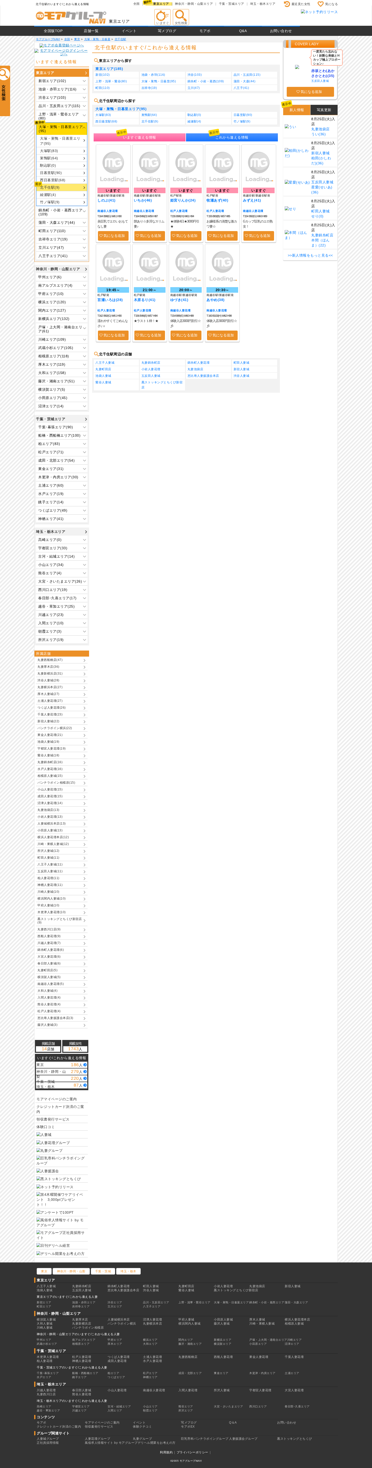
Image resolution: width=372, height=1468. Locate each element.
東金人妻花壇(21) (50, 735)
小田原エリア (258, 1343)
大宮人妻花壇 (294, 1390)
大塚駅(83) (49, 151)
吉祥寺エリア (81, 1306)
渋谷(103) (195, 75)
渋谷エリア (115, 1302)
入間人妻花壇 (187, 1390)
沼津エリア (292, 1343)
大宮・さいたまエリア (228, 1406)
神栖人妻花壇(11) (50, 885)
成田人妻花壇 (117, 1361)
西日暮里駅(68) (53, 180)
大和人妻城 (45, 1323)
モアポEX (188, 1426)
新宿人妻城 (242, 369)
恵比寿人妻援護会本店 (203, 376)
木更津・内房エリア (262, 1373)
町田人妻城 (242, 362)
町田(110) (102, 88)
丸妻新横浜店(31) (50, 673)
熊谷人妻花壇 (81, 1394)
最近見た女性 (301, 4)
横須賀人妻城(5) (49, 977)
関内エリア (185, 1339)
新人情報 (297, 110)
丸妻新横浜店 (81, 1323)
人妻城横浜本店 (119, 1319)
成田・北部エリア (190, 1373)
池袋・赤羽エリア (83, 1302)
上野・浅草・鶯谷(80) (111, 81)
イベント (129, 31)
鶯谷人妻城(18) (48, 755)
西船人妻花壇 (223, 1357)
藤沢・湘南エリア (190, 1343)
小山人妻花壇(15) (50, 789)
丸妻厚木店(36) (48, 666)
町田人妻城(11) (48, 857)
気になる (331, 4)
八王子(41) (241, 88)
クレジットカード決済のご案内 (60, 1109)
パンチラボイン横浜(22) (54, 728)
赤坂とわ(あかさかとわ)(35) (323, 73)
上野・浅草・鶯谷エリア (194, 1302)
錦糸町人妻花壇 (199, 362)
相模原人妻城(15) (50, 776)
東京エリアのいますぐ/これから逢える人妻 (67, 1297)
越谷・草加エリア (48, 1410)
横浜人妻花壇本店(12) (53, 837)
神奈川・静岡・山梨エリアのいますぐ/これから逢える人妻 (78, 1334)
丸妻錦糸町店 (150, 362)
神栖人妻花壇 (81, 1361)
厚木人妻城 (257, 1319)
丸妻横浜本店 (152, 1323)
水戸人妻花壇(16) (50, 769)
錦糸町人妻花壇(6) (50, 950)
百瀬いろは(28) (110, 300)
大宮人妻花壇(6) (49, 956)
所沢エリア (185, 1410)
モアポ (205, 31)
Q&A (243, 31)
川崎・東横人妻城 (262, 1323)
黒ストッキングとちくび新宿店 (162, 385)
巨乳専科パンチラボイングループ (205, 1438)
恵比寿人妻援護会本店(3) (55, 1018)
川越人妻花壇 (46, 1390)
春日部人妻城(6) (49, 963)
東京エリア (161, 4)
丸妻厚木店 (80, 1319)
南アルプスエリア (83, 1339)
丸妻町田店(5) (47, 970)
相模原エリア (81, 1343)
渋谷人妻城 (242, 376)
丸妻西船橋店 (187, 1357)
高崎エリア (44, 1406)
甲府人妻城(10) (48, 905)
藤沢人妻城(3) (47, 1025)
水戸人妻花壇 (152, 1361)
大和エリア (150, 1343)
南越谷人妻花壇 (107, 210)
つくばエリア (116, 1377)
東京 (44, 1271)
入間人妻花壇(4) (49, 997)
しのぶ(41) (106, 200)
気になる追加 (114, 236)
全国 (136, 4)
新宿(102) (102, 75)
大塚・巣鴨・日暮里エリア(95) (60, 140)
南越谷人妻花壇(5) (50, 984)
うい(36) (318, 134)
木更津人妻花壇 (48, 1357)
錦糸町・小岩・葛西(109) (206, 81)
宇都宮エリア (81, 1406)
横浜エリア (150, 1339)
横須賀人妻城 (46, 1319)
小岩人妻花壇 (150, 369)
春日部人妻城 (81, 1390)
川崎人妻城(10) (48, 891)
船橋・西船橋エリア (85, 1373)
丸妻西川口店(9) (49, 929)
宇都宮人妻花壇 (260, 1390)
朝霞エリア (150, 1410)
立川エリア (115, 1306)
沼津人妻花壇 (152, 1319)
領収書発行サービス (53, 1119)
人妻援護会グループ (243, 1438)
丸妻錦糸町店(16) (50, 762)
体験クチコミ (142, 1426)
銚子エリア (79, 1377)
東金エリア (221, 1373)
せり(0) (317, 216)
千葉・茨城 (103, 1271)
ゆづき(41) (179, 300)
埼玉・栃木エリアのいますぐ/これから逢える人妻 (72, 1401)
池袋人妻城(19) (48, 741)
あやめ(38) (215, 300)
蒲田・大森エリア (296, 1302)
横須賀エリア (222, 1343)
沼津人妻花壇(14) (50, 803)
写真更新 (324, 110)
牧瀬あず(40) (217, 200)
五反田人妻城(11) (50, 871)
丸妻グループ (142, 1438)
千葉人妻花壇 (294, 1357)
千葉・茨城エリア (231, 4)
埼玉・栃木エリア (262, 4)
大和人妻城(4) (47, 990)
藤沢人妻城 (222, 1323)
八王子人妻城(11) (50, 864)
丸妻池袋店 (195, 369)
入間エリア (115, 1410)
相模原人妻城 (294, 1323)
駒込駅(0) (48, 165)
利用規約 (166, 1452)
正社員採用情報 (48, 1443)
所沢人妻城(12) (48, 851)
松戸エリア (150, 1373)
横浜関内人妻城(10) (51, 898)
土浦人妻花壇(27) (50, 701)
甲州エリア (44, 1339)
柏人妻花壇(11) (48, 878)
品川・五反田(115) (247, 75)
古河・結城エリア (119, 1406)
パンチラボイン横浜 (122, 1323)
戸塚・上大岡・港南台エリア (268, 1339)
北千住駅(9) (50, 187)
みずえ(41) (252, 200)
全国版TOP (53, 31)
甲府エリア (115, 1339)
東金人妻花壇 (258, 1357)
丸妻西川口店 (46, 1394)
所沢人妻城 (222, 1390)
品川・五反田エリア (156, 1302)
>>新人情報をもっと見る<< (310, 255)
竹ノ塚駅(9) (50, 202)
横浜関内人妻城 (189, 1323)
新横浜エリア (222, 1339)
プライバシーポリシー (192, 1452)
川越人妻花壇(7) (49, 943)
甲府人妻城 (186, 1319)
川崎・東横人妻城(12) (53, 844)
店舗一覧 (91, 31)
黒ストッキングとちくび (294, 1438)
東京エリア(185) (109, 69)
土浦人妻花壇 (152, 1357)
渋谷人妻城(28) (48, 680)
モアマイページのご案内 (56, 1099)
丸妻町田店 (103, 369)
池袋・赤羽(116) (153, 75)
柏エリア (113, 1373)
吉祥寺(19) (149, 88)
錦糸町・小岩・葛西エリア (266, 1302)
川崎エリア (294, 1339)
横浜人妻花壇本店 (297, 1319)
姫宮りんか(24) (183, 200)
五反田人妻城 (150, 376)
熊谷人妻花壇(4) (49, 1004)
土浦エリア (292, 1373)
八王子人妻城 (104, 362)
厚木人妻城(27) (48, 694)
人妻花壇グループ (97, 1438)
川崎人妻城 (45, 1327)
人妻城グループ (48, 1438)
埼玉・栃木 (128, 1271)
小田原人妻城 (223, 1319)
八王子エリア (151, 1306)
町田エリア (44, 1306)
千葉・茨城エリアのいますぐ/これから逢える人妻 (72, 1367)
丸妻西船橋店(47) (50, 660)
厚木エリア (115, 1343)
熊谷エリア (185, 1406)
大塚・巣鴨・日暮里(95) (158, 81)
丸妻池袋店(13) (48, 810)
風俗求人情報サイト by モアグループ (111, 1443)
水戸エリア (44, 1377)
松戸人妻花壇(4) (49, 1011)
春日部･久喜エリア (297, 1406)
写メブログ (167, 31)
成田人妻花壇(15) (50, 796)
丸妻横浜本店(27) (50, 687)
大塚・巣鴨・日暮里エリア (231, 1302)
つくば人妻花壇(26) (51, 707)
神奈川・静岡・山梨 (71, 1271)
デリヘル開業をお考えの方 (157, 1443)
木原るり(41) (145, 300)
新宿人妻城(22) (48, 721)
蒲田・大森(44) (245, 81)
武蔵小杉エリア (47, 1343)
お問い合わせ (281, 31)
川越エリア (79, 1410)
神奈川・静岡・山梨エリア (194, 4)
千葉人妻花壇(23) (50, 714)
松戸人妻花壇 (179, 210)
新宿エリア (44, 1302)
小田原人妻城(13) (50, 830)
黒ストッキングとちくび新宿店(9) (59, 920)
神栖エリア (150, 1377)
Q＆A (233, 1422)
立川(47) (194, 88)
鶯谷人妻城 (103, 382)
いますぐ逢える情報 (139, 137)
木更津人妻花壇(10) (51, 912)
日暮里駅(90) (51, 173)
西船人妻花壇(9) (49, 936)
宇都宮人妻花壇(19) (51, 748)
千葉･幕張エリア (48, 1373)
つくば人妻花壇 (119, 1357)
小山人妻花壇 (117, 1390)
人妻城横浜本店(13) (51, 823)
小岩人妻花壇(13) (50, 816)
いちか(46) (143, 200)
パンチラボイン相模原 (88, 1327)
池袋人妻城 (103, 376)
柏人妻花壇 (45, 1361)
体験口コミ (45, 1127)
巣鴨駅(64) (49, 158)
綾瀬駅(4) (48, 195)
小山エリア (150, 1406)
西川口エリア (258, 1406)
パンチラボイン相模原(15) (56, 782)
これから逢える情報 (232, 137)
